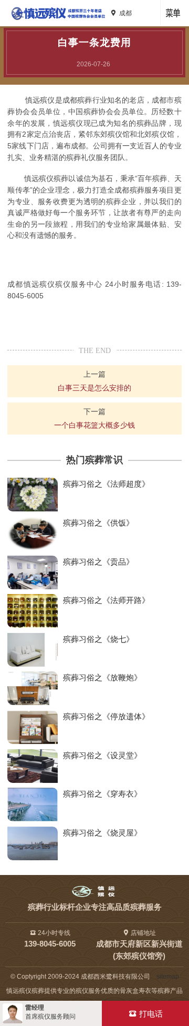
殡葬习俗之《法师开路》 (106, 600)
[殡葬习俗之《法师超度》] (32, 494)
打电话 (151, 1013)
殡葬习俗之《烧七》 (98, 639)
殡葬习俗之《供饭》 (98, 522)
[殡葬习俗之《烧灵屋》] (32, 843)
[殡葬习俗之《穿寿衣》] (32, 804)
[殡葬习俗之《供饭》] (32, 533)
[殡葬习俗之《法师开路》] (32, 611)
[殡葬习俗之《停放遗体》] (32, 727)
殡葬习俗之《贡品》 (98, 561)
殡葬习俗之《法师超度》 (106, 483)
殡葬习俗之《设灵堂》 (102, 755)
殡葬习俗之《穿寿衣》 (102, 793)
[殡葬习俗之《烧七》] (32, 650)
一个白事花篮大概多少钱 (94, 425)
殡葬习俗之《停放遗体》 (106, 716)
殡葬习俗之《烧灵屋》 (102, 832)
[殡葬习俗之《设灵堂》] (32, 766)
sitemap (165, 976)
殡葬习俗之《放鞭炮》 (102, 677)
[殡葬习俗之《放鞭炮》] (32, 688)
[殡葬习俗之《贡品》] (32, 572)
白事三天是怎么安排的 (94, 388)
